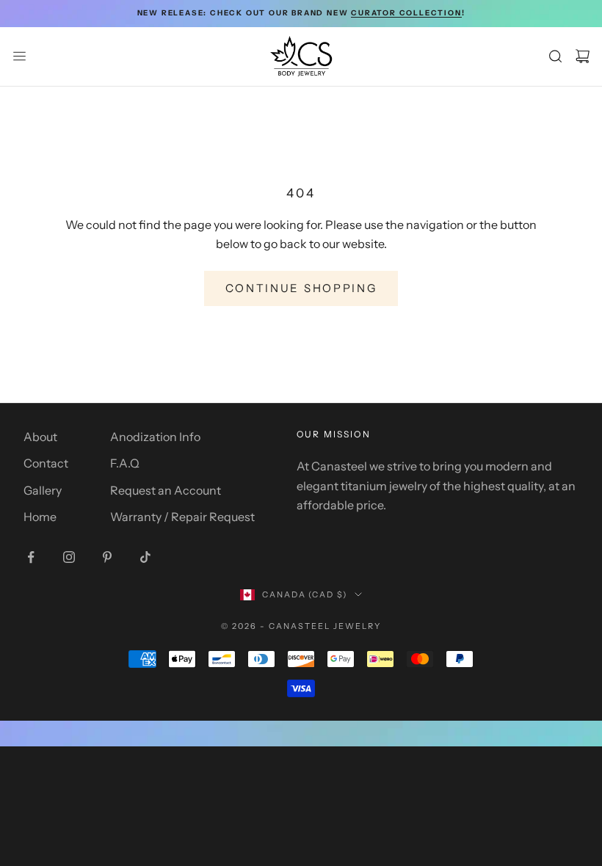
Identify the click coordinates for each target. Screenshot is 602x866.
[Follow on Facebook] (30, 557)
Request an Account (165, 490)
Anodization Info (155, 436)
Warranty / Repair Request (182, 516)
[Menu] (19, 56)
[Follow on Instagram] (69, 557)
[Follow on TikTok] (145, 557)
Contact (45, 463)
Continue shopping (301, 288)
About (40, 436)
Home (40, 516)
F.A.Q (124, 463)
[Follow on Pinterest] (107, 557)
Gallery (42, 490)
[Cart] (582, 56)
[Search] (555, 56)
